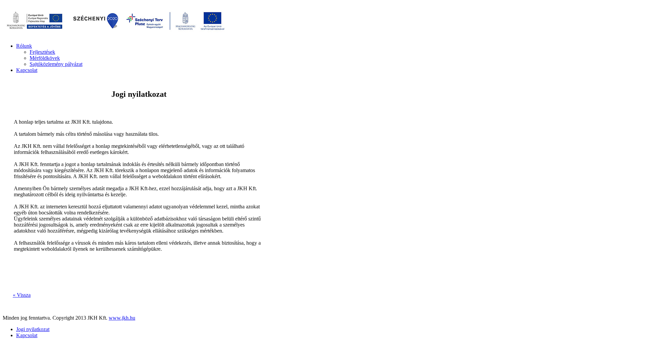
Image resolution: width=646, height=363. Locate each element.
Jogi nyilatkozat (32, 329)
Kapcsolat (26, 70)
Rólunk (24, 46)
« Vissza (22, 295)
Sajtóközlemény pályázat (56, 64)
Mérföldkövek (45, 58)
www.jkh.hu (122, 318)
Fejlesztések (42, 52)
